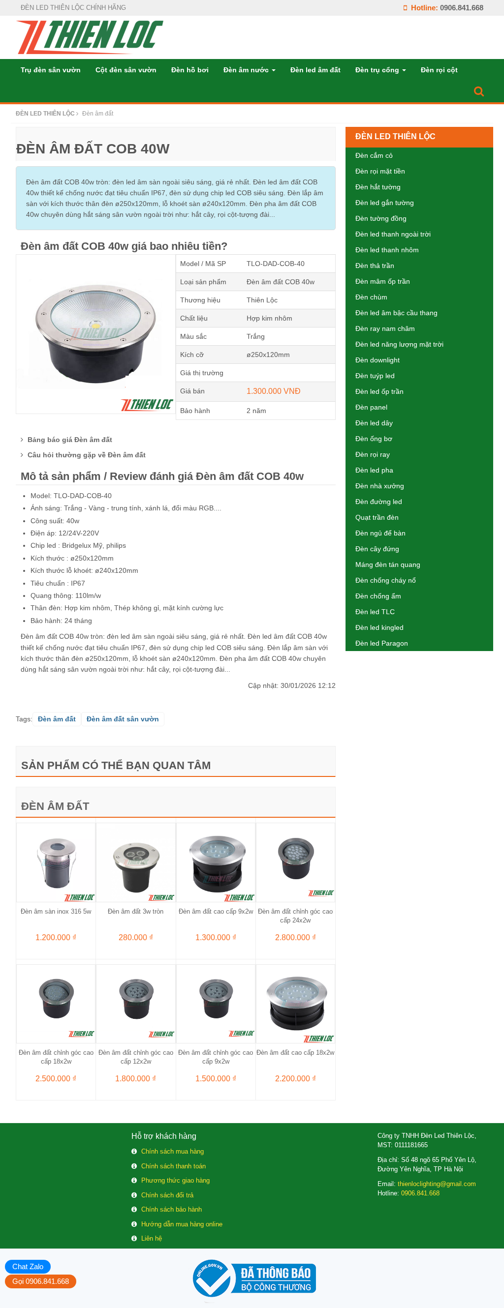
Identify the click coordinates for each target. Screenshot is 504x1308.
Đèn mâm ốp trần (382, 281)
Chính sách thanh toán (173, 1166)
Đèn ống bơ (373, 439)
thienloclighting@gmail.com (437, 1184)
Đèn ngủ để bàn (380, 533)
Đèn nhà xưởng (379, 486)
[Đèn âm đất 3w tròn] (135, 862)
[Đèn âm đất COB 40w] (96, 333)
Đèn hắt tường (378, 187)
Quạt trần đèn (377, 517)
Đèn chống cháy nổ (385, 580)
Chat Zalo (27, 1266)
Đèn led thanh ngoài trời (393, 234)
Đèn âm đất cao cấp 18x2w (295, 1052)
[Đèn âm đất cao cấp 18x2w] (295, 1003)
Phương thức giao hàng (175, 1180)
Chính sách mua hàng (172, 1151)
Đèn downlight (377, 360)
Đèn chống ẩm (378, 596)
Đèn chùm (371, 297)
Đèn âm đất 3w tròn (135, 911)
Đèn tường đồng (381, 218)
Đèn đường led (378, 501)
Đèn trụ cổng (378, 70)
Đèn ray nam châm (385, 328)
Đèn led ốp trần (379, 391)
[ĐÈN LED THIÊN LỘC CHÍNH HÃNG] (89, 37)
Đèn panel (371, 407)
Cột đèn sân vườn (126, 70)
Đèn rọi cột (439, 70)
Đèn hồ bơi (190, 70)
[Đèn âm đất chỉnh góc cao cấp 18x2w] (55, 1003)
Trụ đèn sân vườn (51, 70)
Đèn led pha (374, 470)
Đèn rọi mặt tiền (380, 171)
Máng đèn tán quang (387, 564)
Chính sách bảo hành (171, 1209)
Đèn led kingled (379, 627)
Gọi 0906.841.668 (40, 1281)
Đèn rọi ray (372, 454)
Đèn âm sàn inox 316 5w (56, 911)
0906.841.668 (461, 7)
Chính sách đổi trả (167, 1195)
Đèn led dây (374, 423)
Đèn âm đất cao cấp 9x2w (216, 911)
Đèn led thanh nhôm (387, 250)
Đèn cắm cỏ (374, 155)
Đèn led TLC (375, 612)
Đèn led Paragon (381, 643)
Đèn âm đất (55, 806)
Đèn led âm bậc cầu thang (396, 313)
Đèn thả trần (374, 265)
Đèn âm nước (247, 70)
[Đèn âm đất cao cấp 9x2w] (215, 862)
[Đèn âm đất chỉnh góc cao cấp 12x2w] (135, 1003)
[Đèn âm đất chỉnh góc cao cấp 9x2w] (215, 1003)
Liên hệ (151, 1238)
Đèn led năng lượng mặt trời (399, 344)
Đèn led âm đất (315, 70)
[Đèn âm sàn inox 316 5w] (55, 862)
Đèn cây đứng (377, 549)
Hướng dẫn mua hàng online (181, 1224)
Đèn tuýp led (375, 376)
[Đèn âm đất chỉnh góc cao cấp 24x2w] (295, 862)
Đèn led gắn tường (384, 203)
